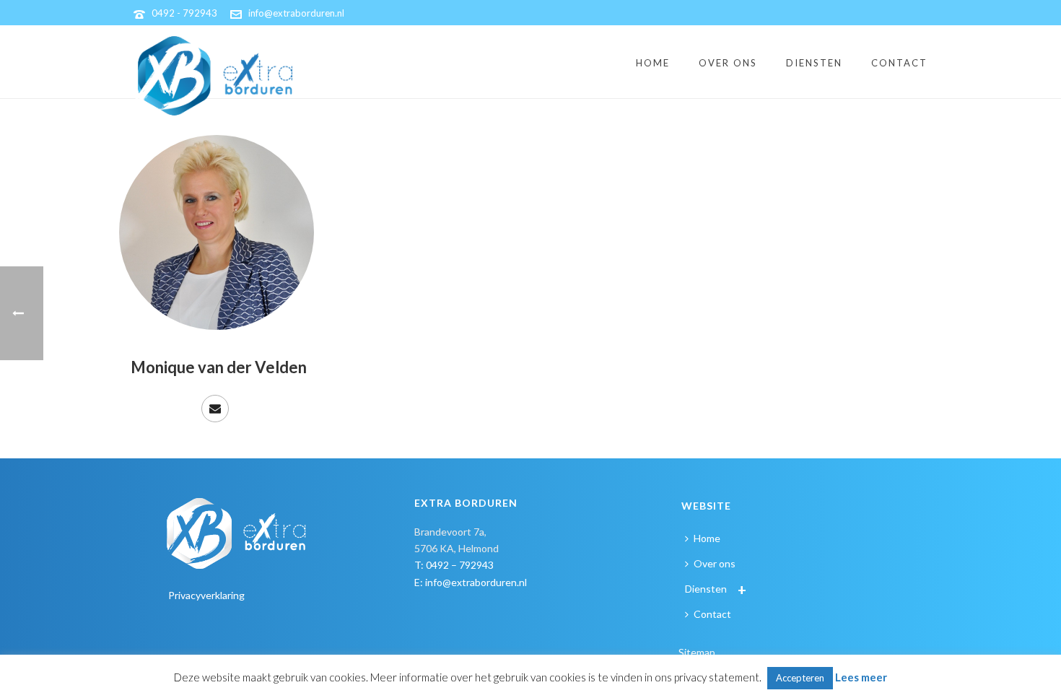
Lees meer (861, 677)
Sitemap (696, 652)
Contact (899, 63)
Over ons (728, 63)
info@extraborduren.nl (296, 13)
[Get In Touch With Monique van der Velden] (215, 408)
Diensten (814, 63)
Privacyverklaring (206, 595)
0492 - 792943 (184, 13)
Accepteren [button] (800, 678)
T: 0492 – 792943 (454, 565)
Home (653, 63)
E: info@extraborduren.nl (470, 582)
